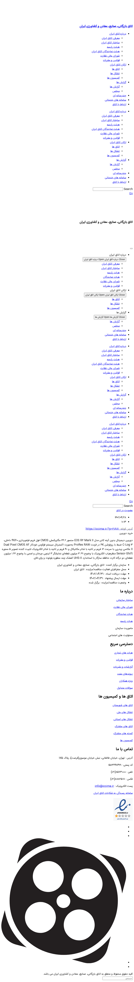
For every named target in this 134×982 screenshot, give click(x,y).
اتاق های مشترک (124, 726)
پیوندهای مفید (125, 674)
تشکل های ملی (125, 712)
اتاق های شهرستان (123, 705)
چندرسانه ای (119, 96)
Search (128, 189)
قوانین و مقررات (111, 60)
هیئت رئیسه (113, 47)
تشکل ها (115, 73)
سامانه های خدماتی (115, 100)
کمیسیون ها (113, 78)
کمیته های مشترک (123, 733)
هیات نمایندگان (124, 614)
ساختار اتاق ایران (110, 43)
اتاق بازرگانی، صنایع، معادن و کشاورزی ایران (106, 26)
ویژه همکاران (126, 681)
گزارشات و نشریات (123, 667)
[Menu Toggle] (131, 248)
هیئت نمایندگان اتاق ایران (106, 51)
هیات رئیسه (126, 621)
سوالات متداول (125, 688)
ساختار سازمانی (124, 600)
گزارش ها (121, 82)
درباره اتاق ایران (117, 34)
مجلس (116, 91)
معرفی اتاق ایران (111, 38)
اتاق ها (116, 69)
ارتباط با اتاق (119, 104)
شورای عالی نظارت (110, 56)
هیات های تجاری (123, 653)
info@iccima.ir (104, 786)
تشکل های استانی (123, 719)
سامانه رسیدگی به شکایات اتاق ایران (113, 793)
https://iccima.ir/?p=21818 (109, 529)
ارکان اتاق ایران (118, 65)
